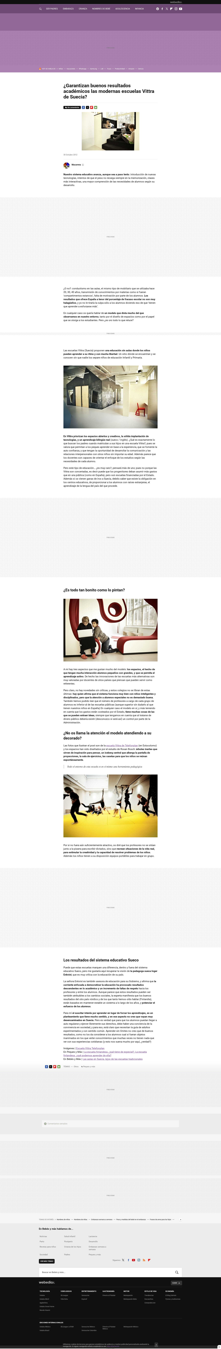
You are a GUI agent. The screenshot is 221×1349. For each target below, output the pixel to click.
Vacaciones (71, 69)
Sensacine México (88, 1327)
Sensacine (85, 1295)
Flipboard (171, 8)
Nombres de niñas (81, 1219)
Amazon (131, 69)
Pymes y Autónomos (172, 1299)
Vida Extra (64, 1299)
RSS (144, 1260)
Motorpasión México (131, 1327)
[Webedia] (176, 2)
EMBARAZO (68, 9)
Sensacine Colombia (89, 1330)
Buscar (177, 1272)
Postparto (68, 1241)
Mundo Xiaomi (45, 1310)
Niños (61, 69)
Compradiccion (150, 1303)
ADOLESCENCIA (122, 9)
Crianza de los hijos (72, 1247)
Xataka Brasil (44, 1330)
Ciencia (140, 69)
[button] (77, 164)
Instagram (176, 8)
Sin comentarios (73, 107)
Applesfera (44, 1303)
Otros (76, 1066)
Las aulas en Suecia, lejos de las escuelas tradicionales (113, 1059)
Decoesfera (149, 1299)
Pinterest (157, 8)
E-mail (95, 107)
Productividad (120, 69)
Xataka (42, 1295)
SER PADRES (52, 9)
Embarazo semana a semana (102, 1219)
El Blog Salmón (170, 1295)
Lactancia (93, 1236)
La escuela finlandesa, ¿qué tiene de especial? (109, 1051)
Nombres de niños (63, 1219)
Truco (109, 69)
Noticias (43, 1236)
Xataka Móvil (44, 1299)
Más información (113, 1346)
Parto (42, 1241)
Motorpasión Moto (130, 1299)
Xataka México (45, 1327)
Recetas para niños (48, 1247)
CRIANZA (83, 9)
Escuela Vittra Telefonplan (90, 1048)
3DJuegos (64, 1295)
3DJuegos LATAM (67, 1327)
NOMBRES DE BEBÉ (101, 9)
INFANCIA (139, 9)
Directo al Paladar (109, 1295)
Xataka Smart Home (47, 1306)
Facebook (162, 8)
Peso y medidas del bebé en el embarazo (131, 1219)
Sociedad (44, 1254)
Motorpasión (128, 1295)
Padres (67, 1254)
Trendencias (149, 1295)
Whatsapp (82, 69)
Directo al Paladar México (109, 1328)
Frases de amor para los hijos (161, 1219)
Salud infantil (69, 1236)
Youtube (180, 8)
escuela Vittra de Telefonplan (122, 745)
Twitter (166, 8)
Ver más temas (46, 1261)
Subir (174, 1283)
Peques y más (89, 1066)
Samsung (93, 69)
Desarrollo (93, 1241)
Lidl (102, 69)
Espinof (84, 1299)
